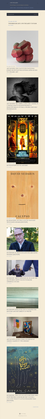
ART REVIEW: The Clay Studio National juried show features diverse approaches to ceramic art (22, 70)
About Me (13, 7)
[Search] (37, 3)
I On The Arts (14, 2)
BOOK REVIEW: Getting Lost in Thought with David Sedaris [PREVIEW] (21, 221)
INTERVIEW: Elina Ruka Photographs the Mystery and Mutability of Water (21, 310)
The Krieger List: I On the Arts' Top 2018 (22, 23)
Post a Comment (10, 25)
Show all (35, 14)
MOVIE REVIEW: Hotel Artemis (17, 165)
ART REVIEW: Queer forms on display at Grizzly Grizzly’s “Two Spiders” (21, 340)
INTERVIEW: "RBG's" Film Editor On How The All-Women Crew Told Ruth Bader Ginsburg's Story (22, 280)
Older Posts (35, 406)
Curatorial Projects (22, 7)
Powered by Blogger (23, 413)
